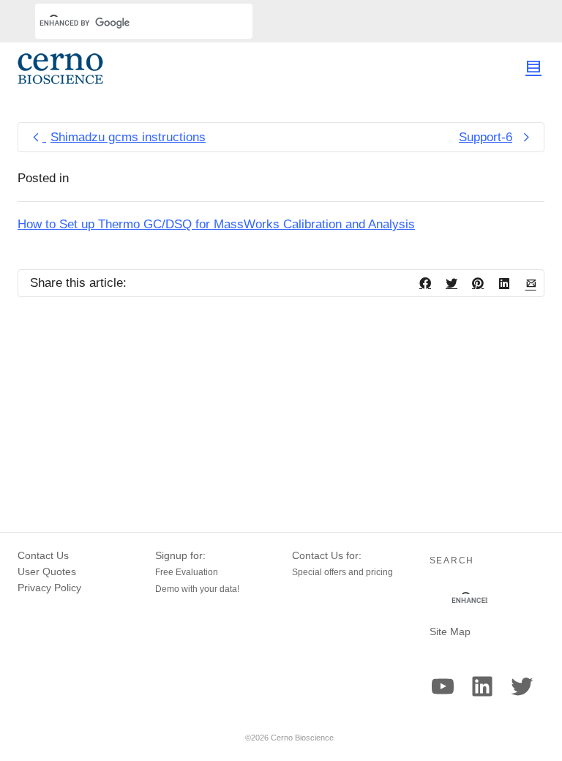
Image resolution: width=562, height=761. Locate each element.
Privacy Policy (49, 587)
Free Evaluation (186, 572)
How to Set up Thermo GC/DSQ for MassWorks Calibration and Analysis (216, 224)
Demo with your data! (197, 589)
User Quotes (47, 571)
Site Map (450, 631)
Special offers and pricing (342, 572)
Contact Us (43, 555)
